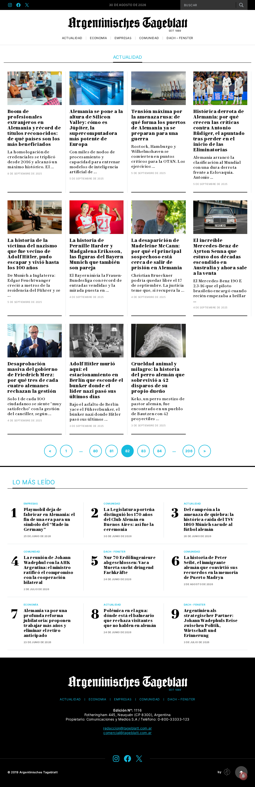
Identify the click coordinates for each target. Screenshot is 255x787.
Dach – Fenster (180, 38)
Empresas (123, 38)
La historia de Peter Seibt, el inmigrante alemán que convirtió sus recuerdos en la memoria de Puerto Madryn (211, 567)
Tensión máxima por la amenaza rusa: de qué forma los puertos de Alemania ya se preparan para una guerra (158, 125)
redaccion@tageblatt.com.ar (127, 728)
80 (95, 451)
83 (143, 451)
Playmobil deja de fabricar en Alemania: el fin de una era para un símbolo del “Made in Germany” (49, 519)
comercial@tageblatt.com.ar (127, 733)
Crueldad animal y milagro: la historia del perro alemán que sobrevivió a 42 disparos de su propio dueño (158, 377)
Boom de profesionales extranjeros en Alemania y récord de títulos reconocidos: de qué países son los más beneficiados (34, 128)
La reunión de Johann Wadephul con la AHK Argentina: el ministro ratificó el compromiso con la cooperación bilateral (48, 570)
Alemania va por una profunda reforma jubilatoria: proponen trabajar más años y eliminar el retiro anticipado (47, 623)
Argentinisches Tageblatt (38, 772)
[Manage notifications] (243, 776)
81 (112, 451)
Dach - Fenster (115, 551)
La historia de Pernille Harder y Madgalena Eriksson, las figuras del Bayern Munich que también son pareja (96, 254)
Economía (98, 38)
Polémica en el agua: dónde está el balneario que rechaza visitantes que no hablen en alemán (130, 618)
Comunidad (149, 38)
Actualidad (72, 38)
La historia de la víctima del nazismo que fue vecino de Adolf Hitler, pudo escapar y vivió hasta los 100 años (33, 254)
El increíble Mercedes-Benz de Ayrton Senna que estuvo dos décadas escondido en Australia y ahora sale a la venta (220, 257)
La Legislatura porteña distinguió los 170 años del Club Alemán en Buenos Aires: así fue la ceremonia (129, 519)
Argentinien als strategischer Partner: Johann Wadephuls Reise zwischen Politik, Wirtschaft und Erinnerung (211, 623)
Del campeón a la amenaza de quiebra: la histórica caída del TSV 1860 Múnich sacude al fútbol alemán (209, 519)
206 (188, 451)
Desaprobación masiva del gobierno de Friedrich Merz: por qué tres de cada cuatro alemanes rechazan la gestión (32, 377)
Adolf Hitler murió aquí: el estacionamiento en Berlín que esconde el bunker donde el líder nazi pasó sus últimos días (96, 380)
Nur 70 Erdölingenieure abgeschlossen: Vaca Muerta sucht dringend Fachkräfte (130, 565)
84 (159, 451)
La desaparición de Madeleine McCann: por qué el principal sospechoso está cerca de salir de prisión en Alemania (156, 254)
